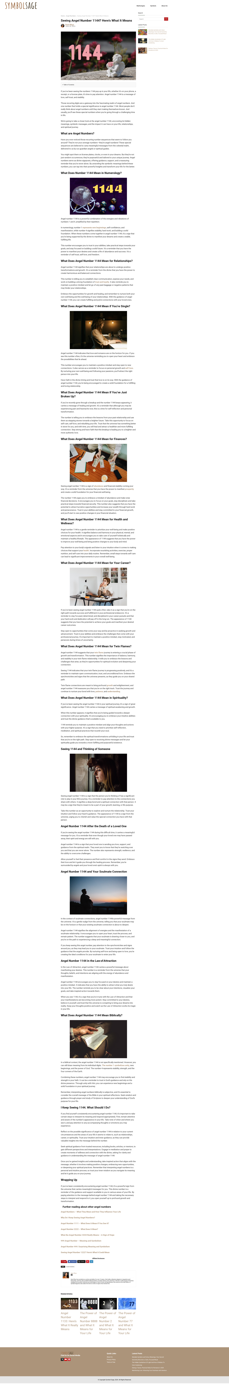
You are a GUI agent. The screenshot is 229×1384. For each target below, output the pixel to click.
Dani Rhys (69, 25)
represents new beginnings (94, 227)
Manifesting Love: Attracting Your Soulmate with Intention (149, 1370)
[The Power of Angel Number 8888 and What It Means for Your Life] (89, 1299)
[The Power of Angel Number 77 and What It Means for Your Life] (127, 1299)
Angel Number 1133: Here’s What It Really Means (69, 1321)
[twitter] (62, 1359)
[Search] (166, 19)
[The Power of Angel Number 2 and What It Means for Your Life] (108, 1299)
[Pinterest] (69, 1359)
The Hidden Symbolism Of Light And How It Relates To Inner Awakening (157, 41)
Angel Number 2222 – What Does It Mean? (79, 1229)
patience (99, 691)
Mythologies (141, 6)
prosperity (129, 489)
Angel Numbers (71, 16)
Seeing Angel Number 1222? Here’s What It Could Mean (85, 1252)
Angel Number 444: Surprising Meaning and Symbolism (85, 1246)
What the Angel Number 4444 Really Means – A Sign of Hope (87, 1235)
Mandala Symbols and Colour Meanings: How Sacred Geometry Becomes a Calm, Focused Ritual (157, 31)
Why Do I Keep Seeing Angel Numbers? (78, 1217)
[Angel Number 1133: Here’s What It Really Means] (69, 1299)
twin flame (98, 652)
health (86, 550)
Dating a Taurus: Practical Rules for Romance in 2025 (148, 1368)
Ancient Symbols (70, 1266)
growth (110, 685)
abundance (99, 486)
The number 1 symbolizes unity (115, 1065)
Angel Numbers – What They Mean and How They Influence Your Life (91, 1212)
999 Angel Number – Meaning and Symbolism (81, 1241)
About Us (164, 6)
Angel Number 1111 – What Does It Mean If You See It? (85, 1223)
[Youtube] (65, 1359)
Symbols (153, 6)
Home (63, 16)
